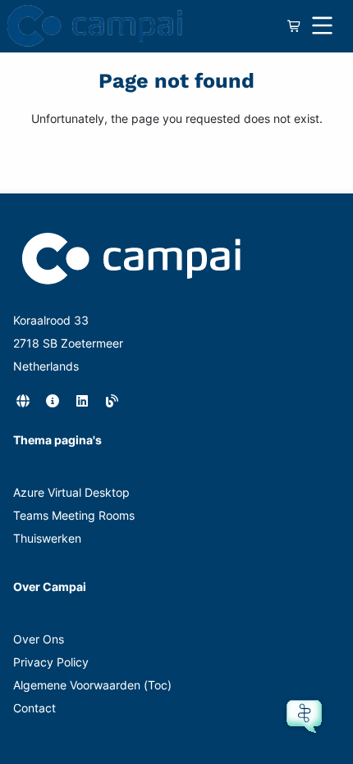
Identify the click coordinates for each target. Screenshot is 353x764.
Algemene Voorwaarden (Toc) (92, 685)
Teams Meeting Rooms (74, 515)
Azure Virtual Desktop (71, 492)
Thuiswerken (47, 538)
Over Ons (38, 639)
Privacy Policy (51, 662)
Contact (34, 708)
